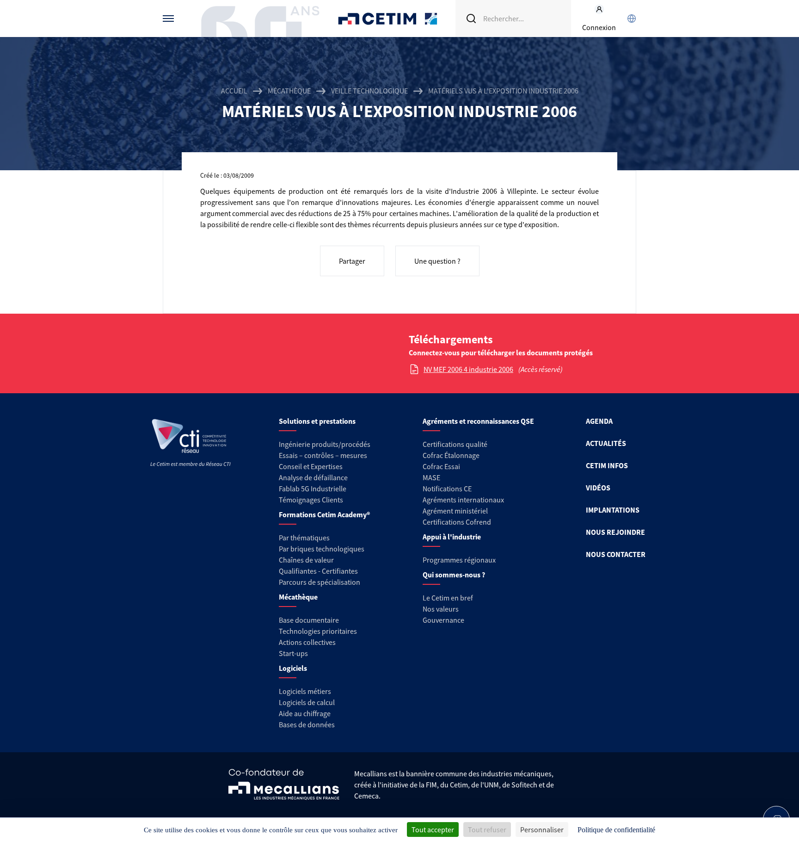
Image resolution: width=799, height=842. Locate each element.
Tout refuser (487, 829)
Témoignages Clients (311, 499)
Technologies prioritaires (318, 631)
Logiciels (293, 668)
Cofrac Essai (441, 466)
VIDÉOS (598, 487)
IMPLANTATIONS (612, 509)
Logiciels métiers (305, 691)
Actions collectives (307, 642)
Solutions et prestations (317, 421)
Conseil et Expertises (311, 466)
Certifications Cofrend (457, 521)
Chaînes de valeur (306, 559)
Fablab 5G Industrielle (312, 488)
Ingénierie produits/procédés (324, 444)
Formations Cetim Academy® (324, 514)
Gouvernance (443, 620)
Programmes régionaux (459, 559)
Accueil (234, 91)
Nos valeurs (441, 608)
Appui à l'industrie (452, 536)
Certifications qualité (455, 444)
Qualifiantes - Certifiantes (318, 571)
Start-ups (293, 653)
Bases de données (307, 724)
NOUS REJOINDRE (615, 532)
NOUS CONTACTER (615, 554)
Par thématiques (304, 537)
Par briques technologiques (321, 548)
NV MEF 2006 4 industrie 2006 (468, 369)
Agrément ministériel (455, 510)
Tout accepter (433, 829)
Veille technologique (369, 91)
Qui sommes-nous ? (454, 574)
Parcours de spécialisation (319, 582)
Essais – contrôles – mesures (323, 455)
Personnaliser (542, 829)
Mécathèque (289, 91)
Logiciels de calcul (307, 702)
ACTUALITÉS (606, 443)
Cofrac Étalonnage (451, 455)
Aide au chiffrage (305, 713)
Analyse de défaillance (313, 477)
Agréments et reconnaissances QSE (478, 421)
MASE (431, 477)
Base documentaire (309, 620)
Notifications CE (447, 488)
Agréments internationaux (463, 499)
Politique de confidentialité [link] (616, 830)
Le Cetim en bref (448, 597)
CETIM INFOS (607, 465)
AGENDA (599, 421)
